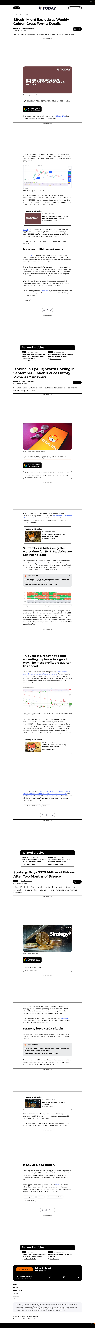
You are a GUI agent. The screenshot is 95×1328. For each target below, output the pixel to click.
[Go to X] (50, 1277)
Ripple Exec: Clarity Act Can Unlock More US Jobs (41, 584)
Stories (15, 1287)
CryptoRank (42, 563)
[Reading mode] (43, 309)
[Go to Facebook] (64, 1277)
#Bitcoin (27, 300)
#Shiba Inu (46, 806)
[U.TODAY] (47, 8)
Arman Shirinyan (49, 538)
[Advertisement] (47, 51)
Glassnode (44, 291)
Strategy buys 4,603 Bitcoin (33, 967)
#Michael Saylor (29, 1200)
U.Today (35, 953)
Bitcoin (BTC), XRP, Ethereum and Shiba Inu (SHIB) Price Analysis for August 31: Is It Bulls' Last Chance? (46, 580)
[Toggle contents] (41, 815)
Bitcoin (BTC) (61, 116)
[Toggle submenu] (80, 1284)
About (15, 1299)
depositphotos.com (39, 451)
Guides (15, 1293)
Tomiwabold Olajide (27, 28)
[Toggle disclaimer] (25, 101)
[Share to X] (75, 29)
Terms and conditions (20, 1319)
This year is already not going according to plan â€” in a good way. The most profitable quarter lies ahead (46, 476)
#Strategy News (29, 1197)
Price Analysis (17, 1290)
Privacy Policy (32, 1319)
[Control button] (79, 29)
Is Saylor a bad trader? (31, 970)
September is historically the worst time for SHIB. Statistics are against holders (47, 472)
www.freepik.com (38, 95)
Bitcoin (25, 229)
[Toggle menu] (16, 7)
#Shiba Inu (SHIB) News (32, 806)
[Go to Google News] (32, 109)
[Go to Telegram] (78, 1277)
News (15, 28)
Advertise (16, 1296)
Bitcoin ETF (31, 255)
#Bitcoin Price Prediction (54, 1197)
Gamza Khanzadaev (30, 360)
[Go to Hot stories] (69, 575)
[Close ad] (94, 1)
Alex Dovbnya (48, 1106)
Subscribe (26, 1269)
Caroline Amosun (55, 359)
